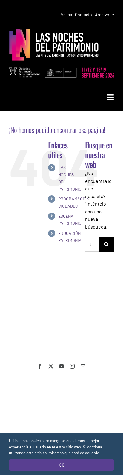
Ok (61, 465)
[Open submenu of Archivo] (111, 14)
